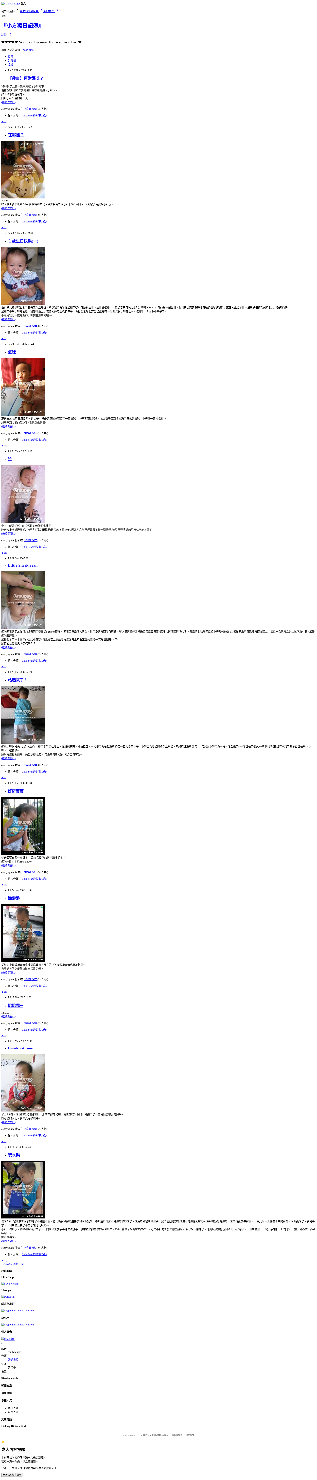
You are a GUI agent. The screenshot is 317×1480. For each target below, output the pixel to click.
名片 (10, 64)
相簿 (10, 56)
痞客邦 (28, 108)
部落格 (12, 60)
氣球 (12, 352)
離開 (19, 1475)
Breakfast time (20, 1048)
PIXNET (134, 1435)
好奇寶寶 (16, 791)
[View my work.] (9, 1283)
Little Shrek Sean (22, 565)
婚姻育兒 (28, 50)
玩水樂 (14, 1155)
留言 (34, 108)
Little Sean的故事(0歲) (34, 115)
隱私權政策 (177, 1435)
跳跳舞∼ (15, 1005)
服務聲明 (190, 1435)
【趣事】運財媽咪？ (26, 78)
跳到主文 (6, 34)
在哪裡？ (16, 135)
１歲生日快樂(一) (23, 241)
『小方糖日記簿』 (22, 26)
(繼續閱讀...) (8, 102)
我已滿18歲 (8, 1475)
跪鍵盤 (14, 898)
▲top (4, 121)
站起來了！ (18, 680)
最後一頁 (18, 1264)
